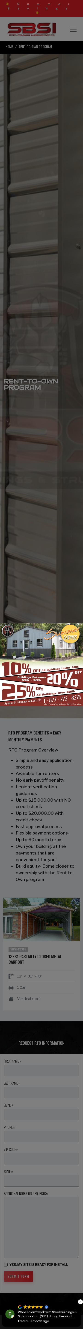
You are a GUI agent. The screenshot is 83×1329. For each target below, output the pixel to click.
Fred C (23, 1321)
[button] (80, 1301)
